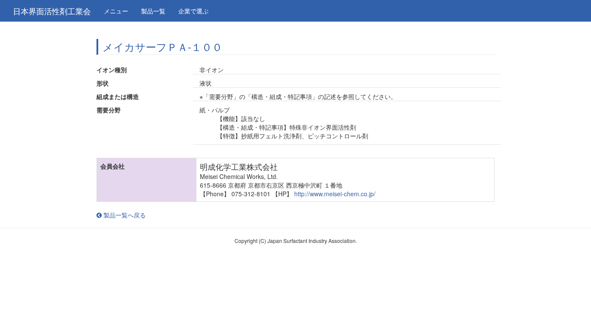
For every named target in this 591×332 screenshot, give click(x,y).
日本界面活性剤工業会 (52, 10)
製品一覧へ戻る (124, 215)
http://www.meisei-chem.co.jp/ (335, 193)
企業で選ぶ (193, 10)
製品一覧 (153, 10)
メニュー (116, 10)
